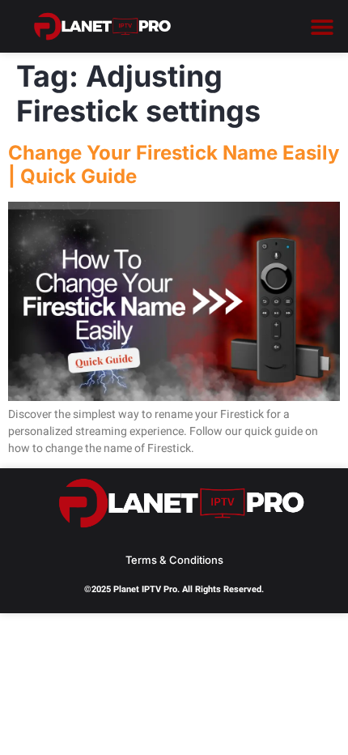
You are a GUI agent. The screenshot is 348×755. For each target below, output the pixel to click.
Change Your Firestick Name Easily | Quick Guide (173, 164)
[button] (321, 26)
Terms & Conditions (174, 559)
